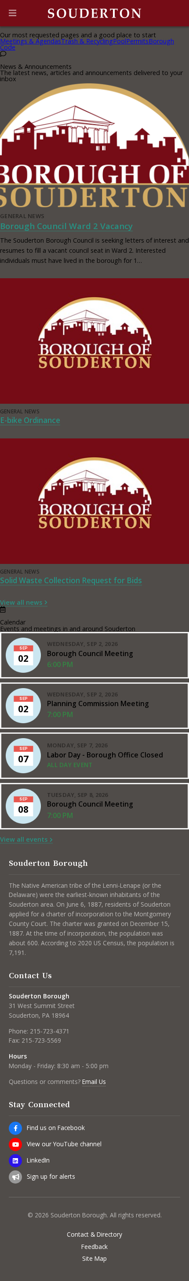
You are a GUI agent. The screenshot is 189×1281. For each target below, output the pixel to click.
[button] (12, 13)
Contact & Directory (94, 1234)
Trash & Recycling (87, 41)
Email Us (94, 1081)
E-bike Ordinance (30, 420)
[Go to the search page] (175, 13)
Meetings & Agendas (30, 41)
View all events (23, 839)
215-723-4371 (49, 1031)
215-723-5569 (41, 1040)
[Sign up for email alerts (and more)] (15, 1177)
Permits (137, 41)
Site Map (94, 1259)
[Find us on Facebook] (15, 1128)
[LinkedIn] (15, 1160)
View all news (21, 602)
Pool (119, 41)
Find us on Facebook (56, 1127)
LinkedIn (38, 1160)
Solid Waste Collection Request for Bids (71, 580)
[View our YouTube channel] (15, 1144)
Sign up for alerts (51, 1176)
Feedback (94, 1247)
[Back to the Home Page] (94, 13)
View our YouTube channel (64, 1144)
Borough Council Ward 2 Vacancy (66, 225)
